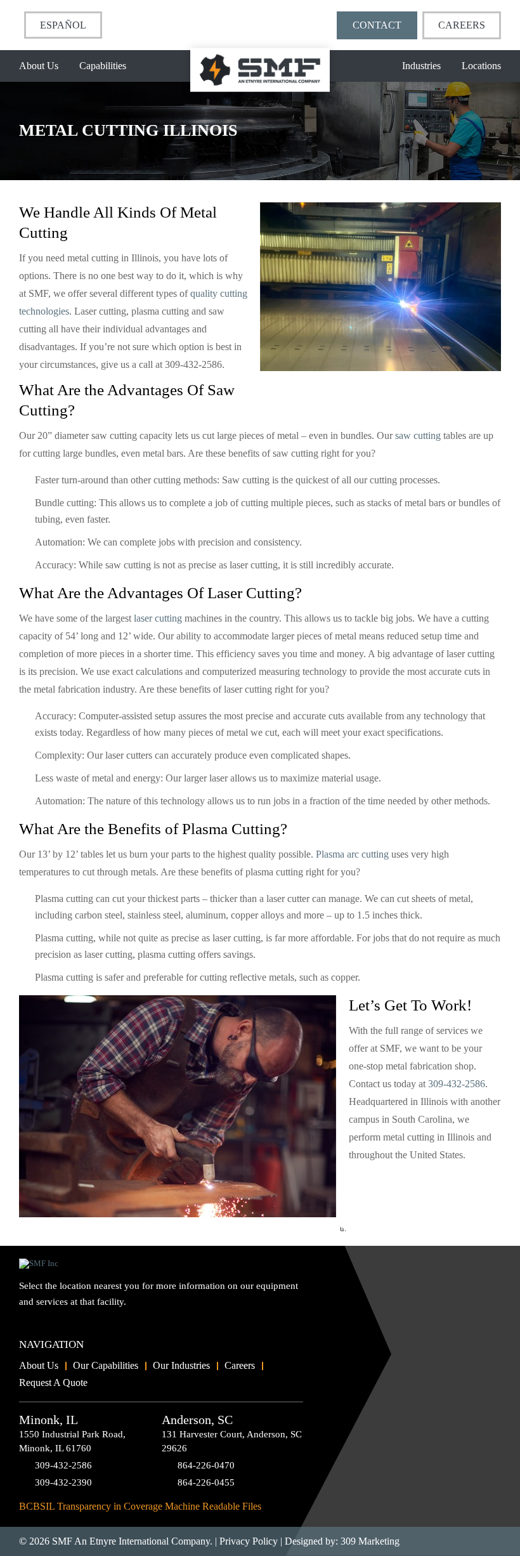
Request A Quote (53, 1382)
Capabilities (102, 65)
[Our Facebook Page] (50, 1323)
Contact (377, 25)
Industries (421, 65)
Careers (461, 25)
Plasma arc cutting (352, 854)
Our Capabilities (105, 1365)
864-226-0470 (206, 1465)
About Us (38, 65)
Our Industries (181, 1365)
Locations (481, 65)
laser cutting (158, 618)
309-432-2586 (456, 1083)
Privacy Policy (248, 1541)
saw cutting (418, 435)
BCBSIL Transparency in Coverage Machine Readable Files (140, 1506)
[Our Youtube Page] (29, 1323)
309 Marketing (370, 1541)
